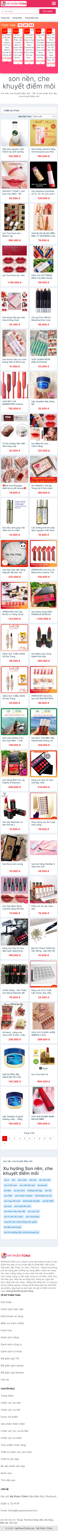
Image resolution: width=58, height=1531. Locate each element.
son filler (8, 1195)
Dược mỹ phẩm (9, 1416)
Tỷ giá (20, 1520)
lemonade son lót (43, 1195)
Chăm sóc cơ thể (10, 1409)
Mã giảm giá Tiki (10, 1358)
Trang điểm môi (31, 18)
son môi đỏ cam (27, 1185)
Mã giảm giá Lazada (12, 1365)
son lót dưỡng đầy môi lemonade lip (21, 1232)
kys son (8, 1206)
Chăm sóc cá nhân (11, 1437)
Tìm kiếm (47, 11)
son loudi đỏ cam (22, 1206)
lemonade (42, 1185)
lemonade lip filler (31, 1201)
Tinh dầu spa (8, 1480)
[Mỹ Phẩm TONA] (15, 1256)
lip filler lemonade (12, 1227)
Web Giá (4, 1522)
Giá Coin (13, 1522)
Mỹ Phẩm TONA (44, 1528)
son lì (6, 1180)
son (13, 1180)
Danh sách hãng (10, 1337)
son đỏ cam (44, 1180)
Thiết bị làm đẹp (10, 1459)
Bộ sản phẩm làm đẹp (13, 1466)
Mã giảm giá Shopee (12, 1372)
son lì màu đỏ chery (13, 1216)
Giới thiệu (6, 1302)
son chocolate (32, 1216)
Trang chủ (5, 18)
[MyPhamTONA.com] (19, 4)
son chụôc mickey (23, 1195)
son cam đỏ (33, 1211)
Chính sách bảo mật (12, 1309)
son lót (48, 1190)
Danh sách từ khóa (11, 1351)
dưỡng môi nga (35, 1190)
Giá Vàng (48, 1520)
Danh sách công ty (11, 1344)
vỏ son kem (19, 1190)
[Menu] (54, 3)
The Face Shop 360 (33, 1520)
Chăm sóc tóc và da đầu (14, 1430)
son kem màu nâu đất (14, 1211)
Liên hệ (5, 1379)
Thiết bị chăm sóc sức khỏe (16, 1452)
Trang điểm (17, 18)
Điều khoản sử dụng (12, 1316)
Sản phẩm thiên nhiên (13, 1423)
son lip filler (48, 1201)
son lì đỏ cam (10, 1185)
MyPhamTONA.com (24, 1528)
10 (50, 1138)
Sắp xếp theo (24, 116)
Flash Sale (8, 25)
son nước (22, 1180)
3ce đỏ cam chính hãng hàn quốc (20, 1222)
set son (32, 1180)
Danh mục (6, 1330)
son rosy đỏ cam (12, 1201)
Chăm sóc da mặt (11, 1402)
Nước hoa (6, 1473)
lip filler (7, 1190)
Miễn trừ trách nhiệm (12, 1323)
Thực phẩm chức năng (13, 1444)
